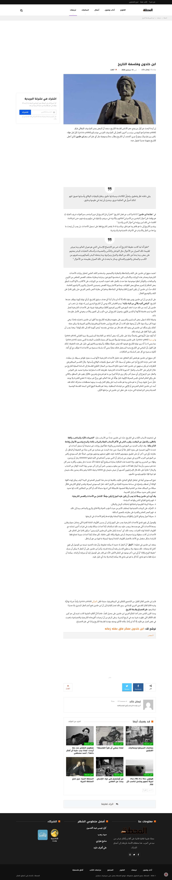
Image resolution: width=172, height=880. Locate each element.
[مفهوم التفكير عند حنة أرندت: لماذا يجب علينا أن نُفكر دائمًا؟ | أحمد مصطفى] (80, 735)
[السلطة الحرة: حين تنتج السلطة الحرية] (80, 766)
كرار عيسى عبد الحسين (97, 828)
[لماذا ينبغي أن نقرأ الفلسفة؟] (110, 735)
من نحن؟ (152, 2)
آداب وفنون (110, 10)
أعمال (96, 10)
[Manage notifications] (166, 874)
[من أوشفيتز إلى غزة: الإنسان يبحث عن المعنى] (110, 766)
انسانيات (85, 10)
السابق (150, 790)
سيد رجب (102, 834)
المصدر (151, 635)
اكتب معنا (143, 2)
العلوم (123, 10)
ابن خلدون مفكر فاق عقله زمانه (124, 628)
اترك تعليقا (107, 804)
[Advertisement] (109, 40)
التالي (145, 790)
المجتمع (110, 870)
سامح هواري (101, 841)
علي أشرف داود (100, 848)
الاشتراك (25, 112)
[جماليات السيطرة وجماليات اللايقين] (139, 735)
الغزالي (94, 602)
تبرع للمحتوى (133, 2)
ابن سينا (152, 340)
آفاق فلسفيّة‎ (148, 744)
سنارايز (98, 875)
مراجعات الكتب (95, 870)
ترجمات (73, 10)
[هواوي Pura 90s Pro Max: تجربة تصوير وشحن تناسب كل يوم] (139, 766)
